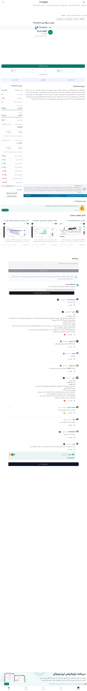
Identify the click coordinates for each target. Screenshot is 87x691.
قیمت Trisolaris (18, 90)
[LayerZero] (60, 432)
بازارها (75, 19)
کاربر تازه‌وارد (72, 341)
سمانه (69, 455)
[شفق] (77, 419)
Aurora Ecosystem (11, 196)
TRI (12, 71)
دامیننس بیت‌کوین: (40, 5)
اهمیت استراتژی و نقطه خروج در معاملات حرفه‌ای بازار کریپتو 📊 (44, 221)
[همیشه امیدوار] (77, 407)
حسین (73, 312)
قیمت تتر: (77, 5)
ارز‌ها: (84, 5)
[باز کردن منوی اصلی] (84, 2)
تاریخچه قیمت (68, 19)
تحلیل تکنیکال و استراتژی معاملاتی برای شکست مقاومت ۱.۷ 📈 (16, 221)
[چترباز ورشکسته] (77, 299)
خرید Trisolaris (42, 66)
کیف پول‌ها (60, 19)
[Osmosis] (58, 300)
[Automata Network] (59, 407)
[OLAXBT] (63, 312)
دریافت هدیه (5, 210)
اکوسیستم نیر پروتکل (11, 193)
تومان (58, 71)
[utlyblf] (77, 353)
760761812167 (71, 432)
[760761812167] (77, 431)
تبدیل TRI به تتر (43, 75)
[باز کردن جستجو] (3, 2)
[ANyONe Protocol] (61, 366)
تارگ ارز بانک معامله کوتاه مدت (76, 221)
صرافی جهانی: (64, 5)
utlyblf (73, 354)
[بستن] (2, 684)
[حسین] (77, 311)
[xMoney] (64, 353)
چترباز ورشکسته (71, 300)
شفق (74, 420)
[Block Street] (64, 420)
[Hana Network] (61, 341)
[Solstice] (64, 444)
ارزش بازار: (56, 5)
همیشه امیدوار (71, 407)
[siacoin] (60, 454)
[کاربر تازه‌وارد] (77, 341)
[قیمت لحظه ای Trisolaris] (36, 27)
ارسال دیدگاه (43, 271)
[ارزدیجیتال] (43, 2)
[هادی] (77, 444)
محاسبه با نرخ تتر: (43, 36)
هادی (73, 444)
